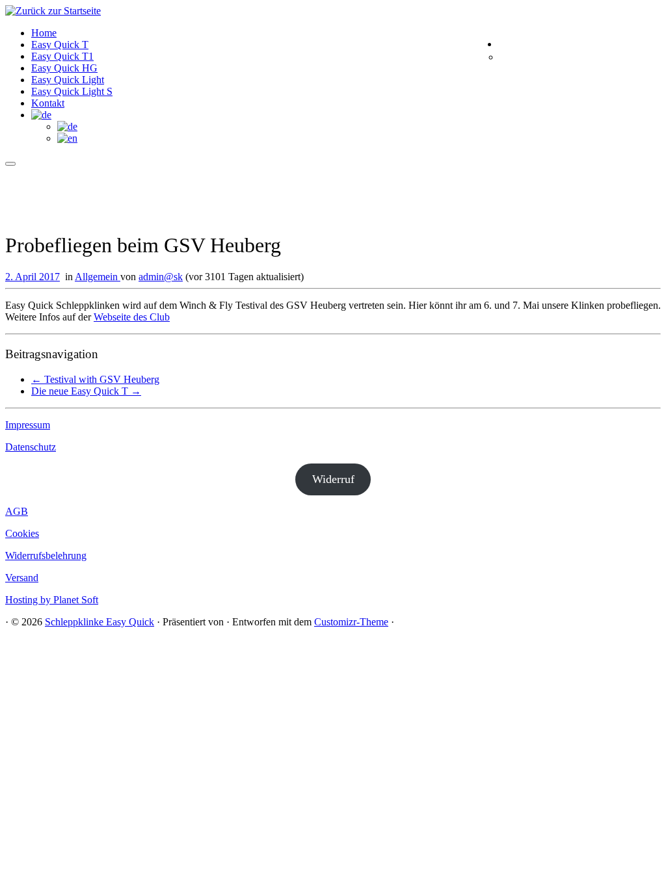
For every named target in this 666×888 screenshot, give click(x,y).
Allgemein (97, 276)
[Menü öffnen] (10, 164)
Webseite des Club (132, 316)
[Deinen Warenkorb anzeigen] (651, 43)
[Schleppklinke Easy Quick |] (53, 10)
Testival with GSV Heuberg (95, 379)
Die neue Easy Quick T (86, 391)
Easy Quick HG (64, 67)
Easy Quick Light (67, 79)
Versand (21, 577)
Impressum (27, 424)
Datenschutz (30, 446)
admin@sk (161, 276)
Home (44, 32)
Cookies (22, 533)
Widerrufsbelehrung (46, 555)
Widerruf (333, 479)
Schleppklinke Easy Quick (99, 621)
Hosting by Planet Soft (51, 599)
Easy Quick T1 (62, 56)
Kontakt (47, 103)
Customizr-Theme (351, 621)
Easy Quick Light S (72, 91)
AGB (16, 511)
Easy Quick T (59, 44)
